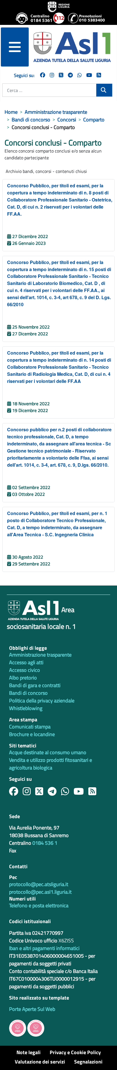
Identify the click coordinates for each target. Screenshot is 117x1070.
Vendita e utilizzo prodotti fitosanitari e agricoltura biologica (50, 763)
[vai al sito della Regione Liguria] (58, 6)
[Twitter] (61, 75)
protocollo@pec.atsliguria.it (38, 884)
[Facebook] (42, 75)
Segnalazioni (88, 1061)
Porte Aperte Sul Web (32, 1009)
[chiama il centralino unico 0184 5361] (32, 18)
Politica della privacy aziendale (41, 700)
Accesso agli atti (26, 662)
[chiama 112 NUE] (58, 18)
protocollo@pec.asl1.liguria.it (40, 892)
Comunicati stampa (30, 726)
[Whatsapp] (79, 75)
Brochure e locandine (32, 734)
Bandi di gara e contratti (34, 685)
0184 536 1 (44, 843)
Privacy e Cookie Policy (75, 1052)
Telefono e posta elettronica (38, 905)
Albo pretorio (23, 677)
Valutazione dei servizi (40, 1061)
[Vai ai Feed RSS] (99, 75)
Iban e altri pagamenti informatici (44, 948)
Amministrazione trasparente (40, 655)
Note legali (28, 1052)
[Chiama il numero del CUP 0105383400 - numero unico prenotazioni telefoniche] (84, 18)
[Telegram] (70, 75)
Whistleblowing (25, 708)
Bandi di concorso (28, 693)
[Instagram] (52, 75)
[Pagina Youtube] (89, 75)
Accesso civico (24, 670)
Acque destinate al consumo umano (47, 752)
